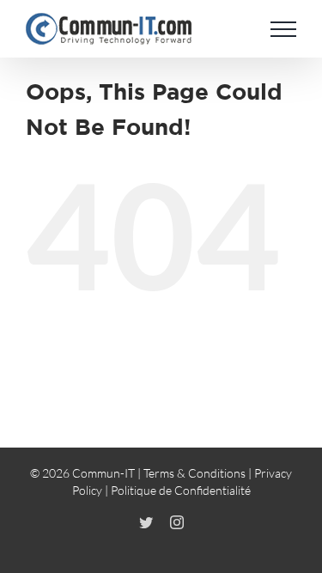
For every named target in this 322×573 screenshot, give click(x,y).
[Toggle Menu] (283, 29)
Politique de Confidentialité (181, 490)
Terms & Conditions (194, 473)
